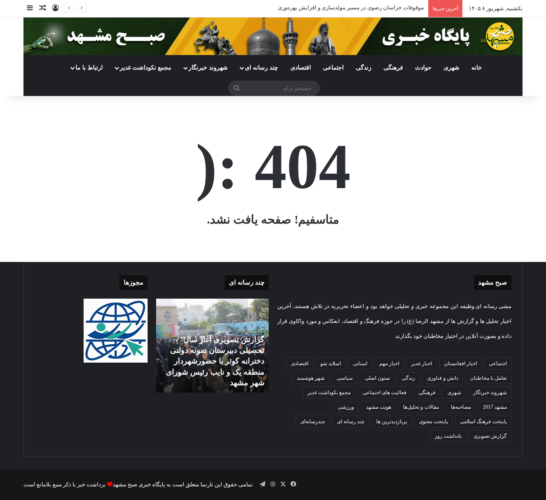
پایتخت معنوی (433, 421)
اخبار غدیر (421, 363)
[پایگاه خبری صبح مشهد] (273, 36)
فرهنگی (393, 67)
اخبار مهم (389, 363)
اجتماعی (333, 67)
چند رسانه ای (261, 67)
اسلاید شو (330, 363)
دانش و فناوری (442, 378)
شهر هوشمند (311, 378)
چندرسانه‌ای (312, 421)
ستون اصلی (377, 378)
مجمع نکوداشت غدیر (145, 67)
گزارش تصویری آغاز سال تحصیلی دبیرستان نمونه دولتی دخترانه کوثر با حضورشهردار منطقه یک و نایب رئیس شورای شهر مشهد (215, 361)
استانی (360, 363)
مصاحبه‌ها (461, 407)
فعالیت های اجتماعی (385, 392)
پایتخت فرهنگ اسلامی (483, 421)
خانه (476, 67)
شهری (451, 67)
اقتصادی (300, 67)
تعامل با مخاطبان (488, 378)
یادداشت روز (448, 436)
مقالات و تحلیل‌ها (421, 407)
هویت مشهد (378, 407)
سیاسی (345, 378)
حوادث (423, 67)
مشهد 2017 (495, 407)
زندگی (364, 67)
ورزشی (346, 407)
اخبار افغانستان (460, 363)
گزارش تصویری (490, 436)
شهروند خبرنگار (490, 392)
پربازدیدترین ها (391, 421)
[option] (212, 345)
